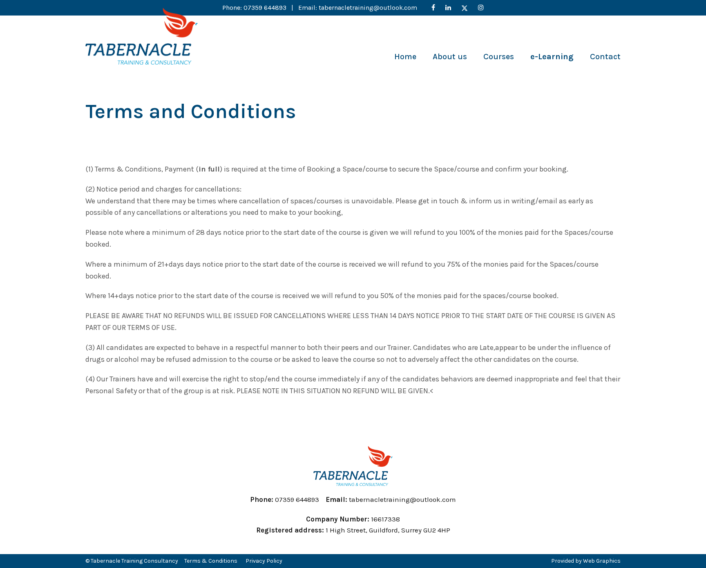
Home (405, 56)
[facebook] (433, 7)
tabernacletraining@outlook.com (368, 7)
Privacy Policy (264, 560)
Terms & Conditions (210, 560)
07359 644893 (266, 7)
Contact (605, 56)
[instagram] (481, 7)
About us (450, 56)
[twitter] (464, 7)
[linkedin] (448, 7)
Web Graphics (602, 560)
